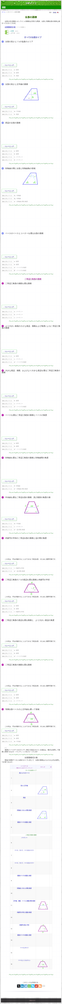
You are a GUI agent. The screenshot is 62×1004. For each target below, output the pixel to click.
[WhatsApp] (29, 986)
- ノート (15, 33)
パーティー (24, 837)
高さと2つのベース (24, 773)
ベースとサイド (24, 947)
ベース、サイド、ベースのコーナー (24, 850)
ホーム (3, 12)
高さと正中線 (24, 785)
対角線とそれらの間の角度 (24, 810)
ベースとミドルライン (24, 960)
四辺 (24, 797)
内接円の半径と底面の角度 (24, 912)
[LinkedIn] (22, 986)
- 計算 (14, 31)
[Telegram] (25, 986)
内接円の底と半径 (24, 925)
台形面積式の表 (10, 27)
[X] (18, 986)
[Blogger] (40, 986)
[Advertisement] (31, 218)
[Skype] (32, 986)
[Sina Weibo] (36, 986)
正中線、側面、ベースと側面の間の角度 (24, 901)
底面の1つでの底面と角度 (24, 822)
